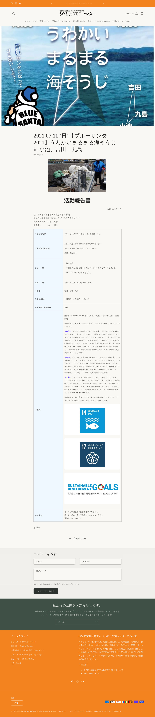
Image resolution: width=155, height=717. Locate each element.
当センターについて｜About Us (23, 642)
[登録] (96, 622)
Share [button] (38, 528)
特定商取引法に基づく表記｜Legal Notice (27, 650)
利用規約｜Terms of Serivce (22, 646)
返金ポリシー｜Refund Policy (22, 659)
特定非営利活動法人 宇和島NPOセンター (30, 711)
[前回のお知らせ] (51, 3)
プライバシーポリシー (77, 711)
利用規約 (89, 711)
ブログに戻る (79, 538)
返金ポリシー (63, 711)
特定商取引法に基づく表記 (102, 711)
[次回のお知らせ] (103, 3)
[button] (13, 13)
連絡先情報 (117, 711)
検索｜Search (16, 663)
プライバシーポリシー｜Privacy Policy (26, 655)
